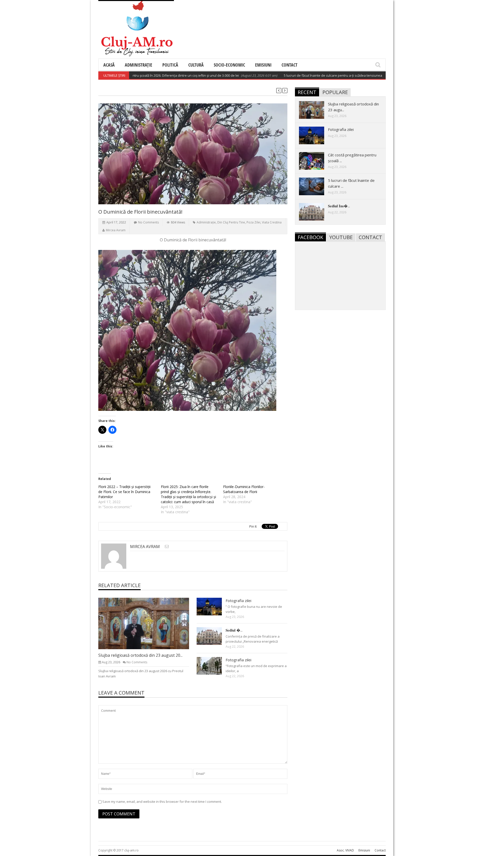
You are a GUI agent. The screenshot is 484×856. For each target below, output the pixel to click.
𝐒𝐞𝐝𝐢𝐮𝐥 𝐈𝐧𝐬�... (339, 205)
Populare (335, 92)
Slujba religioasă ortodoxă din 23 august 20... (140, 655)
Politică (170, 65)
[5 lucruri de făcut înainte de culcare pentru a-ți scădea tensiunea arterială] (316, 186)
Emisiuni (263, 65)
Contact (289, 65)
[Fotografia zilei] (213, 606)
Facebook (310, 237)
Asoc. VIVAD (345, 850)
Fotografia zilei (238, 600)
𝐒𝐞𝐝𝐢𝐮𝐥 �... (234, 630)
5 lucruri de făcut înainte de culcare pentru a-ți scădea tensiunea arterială (319, 75)
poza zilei (253, 222)
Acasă (109, 65)
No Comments (148, 222)
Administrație (138, 65)
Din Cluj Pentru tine (231, 222)
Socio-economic (229, 65)
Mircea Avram (116, 230)
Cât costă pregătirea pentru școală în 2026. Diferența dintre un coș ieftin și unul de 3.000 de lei (147, 75)
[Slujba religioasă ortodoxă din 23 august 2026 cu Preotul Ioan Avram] (148, 623)
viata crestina (272, 222)
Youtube (341, 237)
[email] (167, 546)
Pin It (253, 526)
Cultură (196, 65)
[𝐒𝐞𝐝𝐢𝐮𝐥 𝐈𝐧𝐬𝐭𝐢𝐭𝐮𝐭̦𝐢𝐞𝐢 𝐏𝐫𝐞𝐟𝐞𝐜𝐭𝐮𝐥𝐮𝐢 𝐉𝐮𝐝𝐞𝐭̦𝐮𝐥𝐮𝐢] (213, 636)
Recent (307, 92)
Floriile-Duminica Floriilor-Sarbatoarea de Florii (244, 489)
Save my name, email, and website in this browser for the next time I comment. (162, 801)
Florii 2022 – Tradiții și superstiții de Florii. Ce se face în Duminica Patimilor (124, 491)
